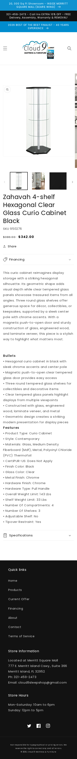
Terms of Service (21, 636)
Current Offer (19, 599)
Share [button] (12, 246)
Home (12, 581)
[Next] (72, 182)
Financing (15, 609)
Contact (14, 627)
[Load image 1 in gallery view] (19, 181)
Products (15, 590)
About (12, 618)
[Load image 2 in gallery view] (38, 181)
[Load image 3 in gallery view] (58, 181)
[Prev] (4, 182)
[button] (5, 48)
